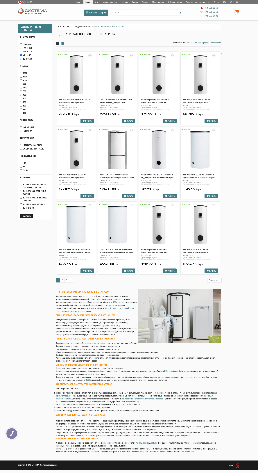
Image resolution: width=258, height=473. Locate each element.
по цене (190, 43)
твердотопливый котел (65, 311)
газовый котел (110, 308)
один (25, 170)
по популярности (202, 43)
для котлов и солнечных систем (34, 192)
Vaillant (27, 55)
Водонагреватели (82, 27)
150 (24, 106)
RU (237, 2)
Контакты (124, 2)
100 (24, 113)
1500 (25, 77)
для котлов (28, 208)
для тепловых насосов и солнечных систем (34, 186)
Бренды (145, 2)
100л (166, 371)
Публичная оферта (175, 2)
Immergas (27, 48)
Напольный (28, 127)
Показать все (214, 280)
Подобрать (26, 216)
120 (24, 109)
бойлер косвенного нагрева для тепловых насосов (142, 399)
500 (24, 91)
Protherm (27, 52)
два (24, 167)
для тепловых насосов (34, 204)
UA (231, 2)
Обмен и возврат (158, 2)
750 (24, 88)
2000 (25, 73)
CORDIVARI (27, 44)
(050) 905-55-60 (211, 8)
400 (24, 95)
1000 (25, 80)
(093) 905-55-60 (211, 12)
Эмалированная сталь (33, 149)
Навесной (27, 131)
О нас (97, 2)
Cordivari (153, 443)
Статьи (216, 2)
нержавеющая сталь (78, 408)
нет (24, 163)
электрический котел (125, 308)
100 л (115, 302)
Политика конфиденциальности (198, 2)
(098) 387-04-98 (211, 16)
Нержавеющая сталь (32, 145)
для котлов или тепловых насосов (35, 199)
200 (24, 102)
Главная (78, 2)
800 (24, 84)
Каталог (88, 2)
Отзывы (135, 2)
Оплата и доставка (110, 2)
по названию (216, 43)
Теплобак (27, 59)
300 (24, 98)
